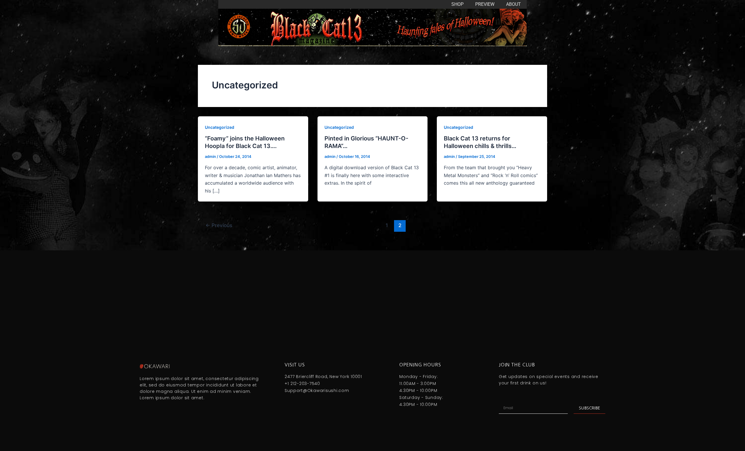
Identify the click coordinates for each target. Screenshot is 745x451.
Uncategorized (219, 127)
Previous (218, 225)
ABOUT (513, 4)
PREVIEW (484, 4)
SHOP (457, 4)
